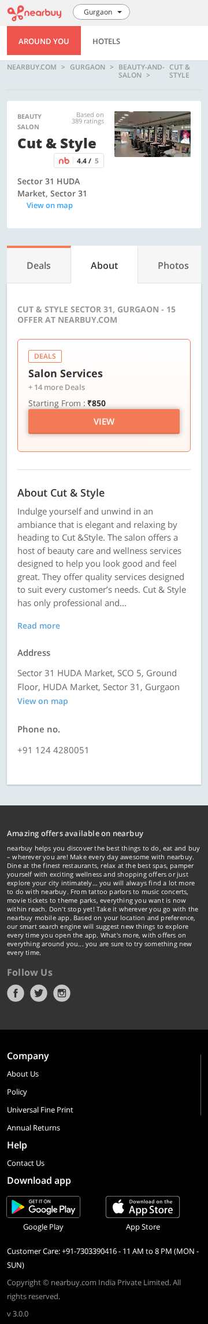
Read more (38, 625)
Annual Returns (33, 1127)
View (104, 421)
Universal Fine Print (40, 1109)
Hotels (106, 41)
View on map (50, 205)
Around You (43, 41)
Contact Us (25, 1163)
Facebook (15, 993)
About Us (23, 1073)
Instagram (61, 993)
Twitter (38, 993)
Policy (17, 1091)
